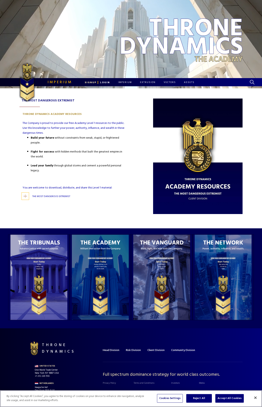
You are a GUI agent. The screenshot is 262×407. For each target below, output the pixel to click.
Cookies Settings (170, 398)
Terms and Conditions (144, 383)
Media (202, 383)
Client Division (156, 350)
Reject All (199, 398)
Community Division (183, 350)
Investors (175, 383)
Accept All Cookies (230, 398)
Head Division (111, 350)
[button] (97, 82)
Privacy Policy (109, 383)
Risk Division (133, 350)
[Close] (255, 397)
